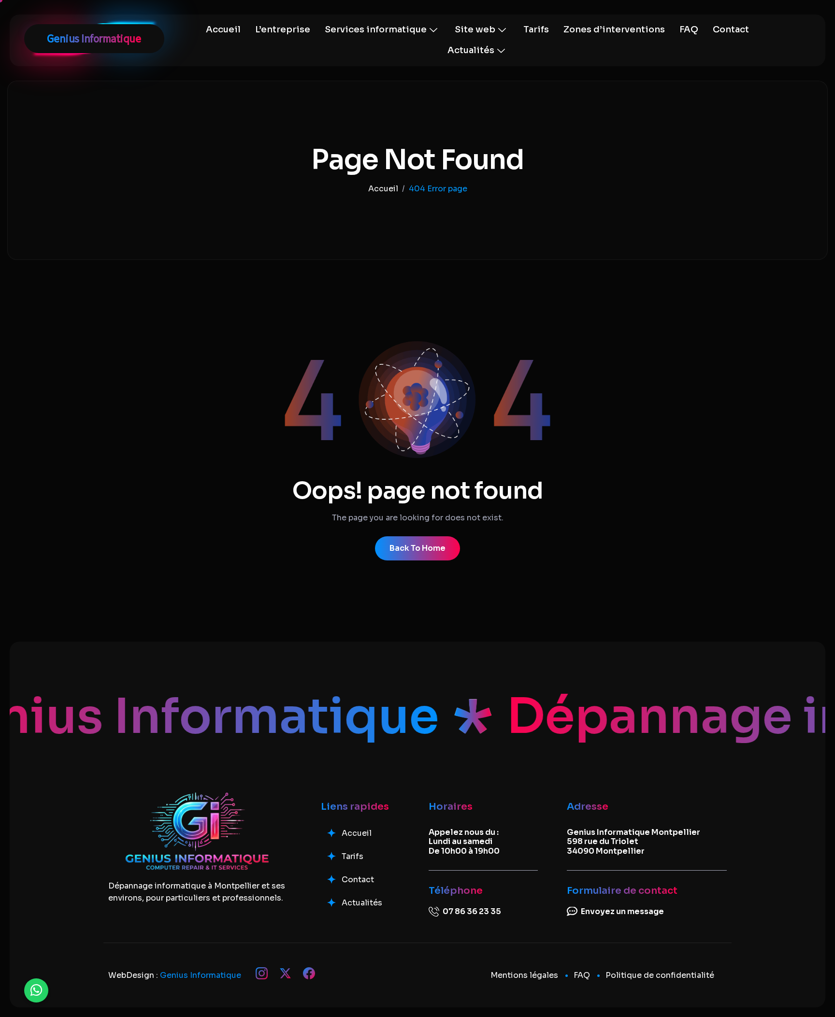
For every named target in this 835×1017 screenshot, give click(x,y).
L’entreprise (282, 29)
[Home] (383, 189)
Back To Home (417, 548)
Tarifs (536, 29)
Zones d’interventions (614, 29)
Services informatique (376, 29)
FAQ (688, 29)
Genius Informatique (200, 975)
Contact (731, 29)
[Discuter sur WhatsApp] (36, 990)
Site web (475, 29)
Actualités (470, 50)
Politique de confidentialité (659, 975)
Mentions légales (524, 975)
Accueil (223, 29)
